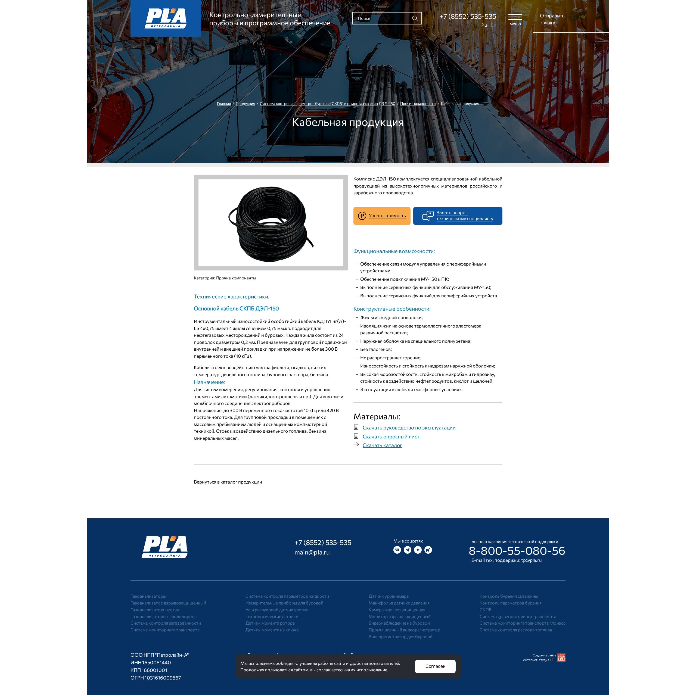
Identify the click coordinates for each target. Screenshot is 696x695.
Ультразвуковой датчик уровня (277, 609)
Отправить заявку (552, 19)
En (493, 24)
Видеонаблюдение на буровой (399, 622)
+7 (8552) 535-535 (467, 16)
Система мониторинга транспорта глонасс (523, 622)
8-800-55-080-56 (517, 550)
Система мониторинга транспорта (165, 629)
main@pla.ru (312, 552)
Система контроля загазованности (165, 622)
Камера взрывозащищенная (397, 609)
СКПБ (486, 609)
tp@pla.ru (531, 560)
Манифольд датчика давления (399, 602)
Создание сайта (544, 655)
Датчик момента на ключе (272, 629)
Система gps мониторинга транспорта (518, 616)
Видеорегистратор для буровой (401, 636)
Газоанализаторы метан (154, 609)
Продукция (245, 103)
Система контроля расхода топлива (516, 629)
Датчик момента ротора (270, 622)
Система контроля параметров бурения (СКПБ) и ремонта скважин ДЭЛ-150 (327, 103)
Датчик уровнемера (389, 596)
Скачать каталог (382, 445)
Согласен (435, 666)
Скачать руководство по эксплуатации (409, 427)
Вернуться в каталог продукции (228, 482)
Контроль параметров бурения (511, 602)
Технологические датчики (272, 616)
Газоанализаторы (148, 596)
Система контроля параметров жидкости (287, 596)
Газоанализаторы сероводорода (163, 616)
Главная (224, 103)
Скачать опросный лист (391, 436)
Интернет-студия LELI (539, 660)
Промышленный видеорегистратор (404, 629)
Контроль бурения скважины (509, 596)
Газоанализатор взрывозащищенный (168, 602)
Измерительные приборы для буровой (284, 602)
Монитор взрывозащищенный (400, 616)
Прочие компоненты (418, 103)
